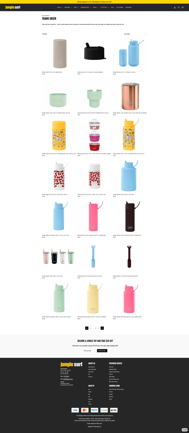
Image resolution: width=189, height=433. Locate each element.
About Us (91, 363)
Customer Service (115, 363)
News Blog (111, 396)
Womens (68, 7)
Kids (76, 7)
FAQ (89, 374)
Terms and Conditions (92, 369)
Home (43, 15)
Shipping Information (113, 369)
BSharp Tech (99, 423)
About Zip (111, 374)
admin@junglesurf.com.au (68, 379)
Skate (95, 7)
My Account (111, 367)
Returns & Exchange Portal (114, 379)
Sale (112, 7)
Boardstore (85, 7)
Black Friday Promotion (113, 381)
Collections (47, 15)
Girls (89, 396)
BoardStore (90, 399)
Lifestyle (104, 7)
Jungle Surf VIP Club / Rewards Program (116, 389)
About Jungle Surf (91, 367)
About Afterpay (112, 376)
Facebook (111, 391)
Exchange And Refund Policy (114, 371)
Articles (110, 399)
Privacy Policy (90, 371)
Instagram (111, 394)
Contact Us (90, 376)
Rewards (129, 7)
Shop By (91, 386)
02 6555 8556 (66, 376)
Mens (59, 7)
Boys (89, 394)
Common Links (114, 386)
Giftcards (119, 7)
